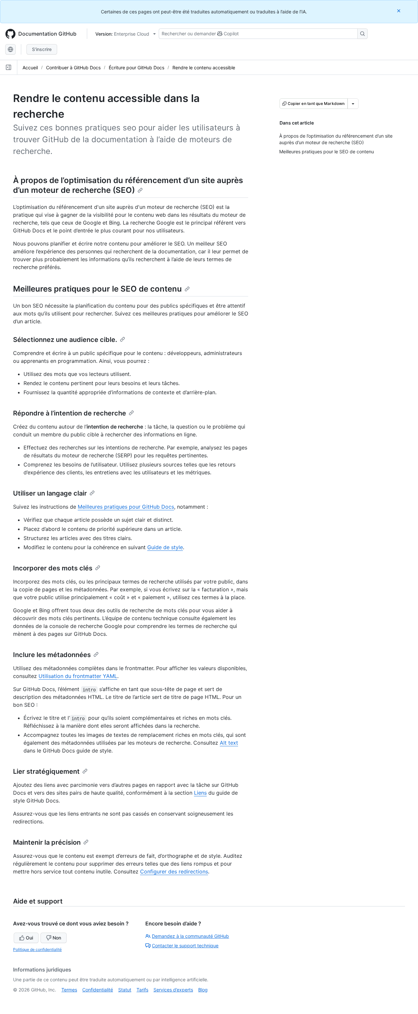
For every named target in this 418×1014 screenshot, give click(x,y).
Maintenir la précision (47, 842)
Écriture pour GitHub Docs (136, 67)
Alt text (229, 742)
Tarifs (142, 989)
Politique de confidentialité (37, 949)
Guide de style (165, 547)
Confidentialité (97, 989)
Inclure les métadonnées (52, 655)
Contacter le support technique (185, 945)
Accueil (30, 67)
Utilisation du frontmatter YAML (78, 676)
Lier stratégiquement (46, 771)
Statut (124, 989)
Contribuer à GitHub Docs (73, 67)
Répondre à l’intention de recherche (69, 413)
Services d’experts (173, 989)
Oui (29, 937)
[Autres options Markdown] (353, 103)
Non (57, 937)
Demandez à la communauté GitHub (190, 936)
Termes (69, 989)
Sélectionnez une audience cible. (65, 340)
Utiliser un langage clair (50, 493)
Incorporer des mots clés (52, 568)
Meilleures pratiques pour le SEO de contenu (97, 289)
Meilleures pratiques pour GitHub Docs (126, 506)
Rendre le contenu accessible (203, 67)
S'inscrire (42, 49)
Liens (200, 792)
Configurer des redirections (174, 871)
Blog (203, 989)
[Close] (399, 10)
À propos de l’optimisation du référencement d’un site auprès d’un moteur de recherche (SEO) (128, 185)
